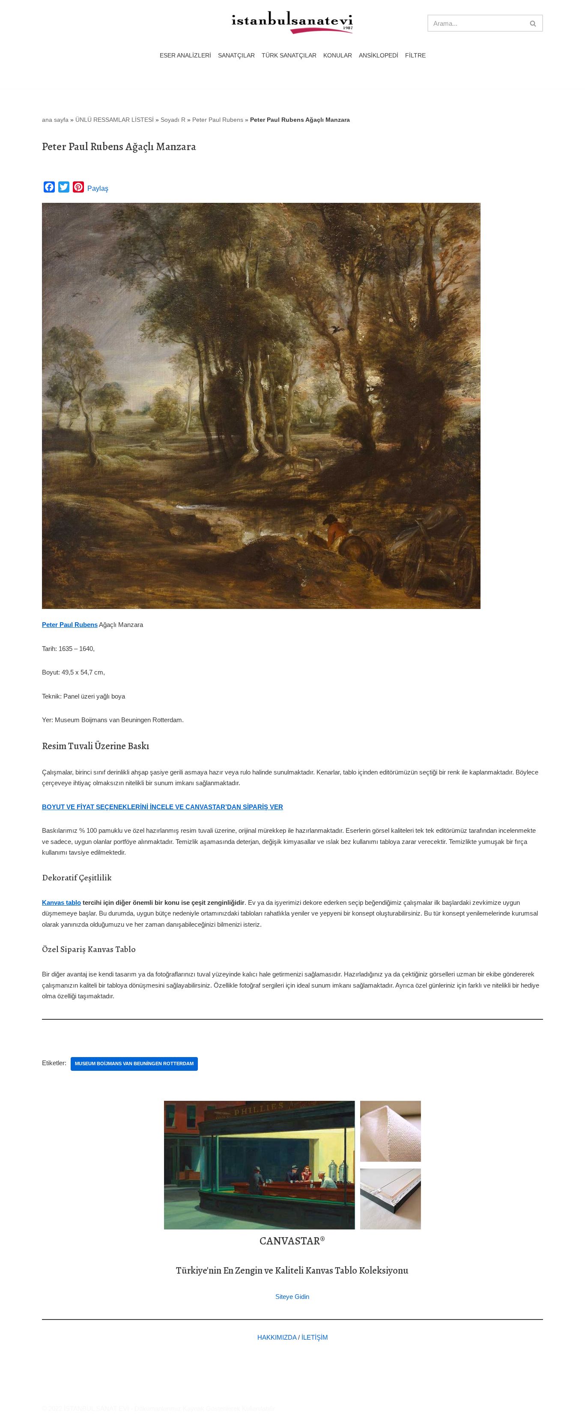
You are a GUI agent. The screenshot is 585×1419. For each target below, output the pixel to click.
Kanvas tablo (61, 902)
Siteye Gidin (292, 1296)
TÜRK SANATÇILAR (289, 55)
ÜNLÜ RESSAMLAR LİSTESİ (114, 119)
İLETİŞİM (314, 1337)
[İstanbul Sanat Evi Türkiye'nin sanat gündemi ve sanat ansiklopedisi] (292, 23)
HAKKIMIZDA (276, 1337)
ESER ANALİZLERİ (185, 55)
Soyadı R (173, 119)
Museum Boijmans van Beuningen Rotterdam (134, 1063)
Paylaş (97, 188)
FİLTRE (415, 55)
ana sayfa (55, 119)
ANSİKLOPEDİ (378, 55)
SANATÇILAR (236, 55)
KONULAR (337, 55)
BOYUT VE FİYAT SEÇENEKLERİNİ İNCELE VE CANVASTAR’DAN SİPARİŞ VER (162, 806)
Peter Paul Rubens (217, 119)
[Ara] (533, 23)
